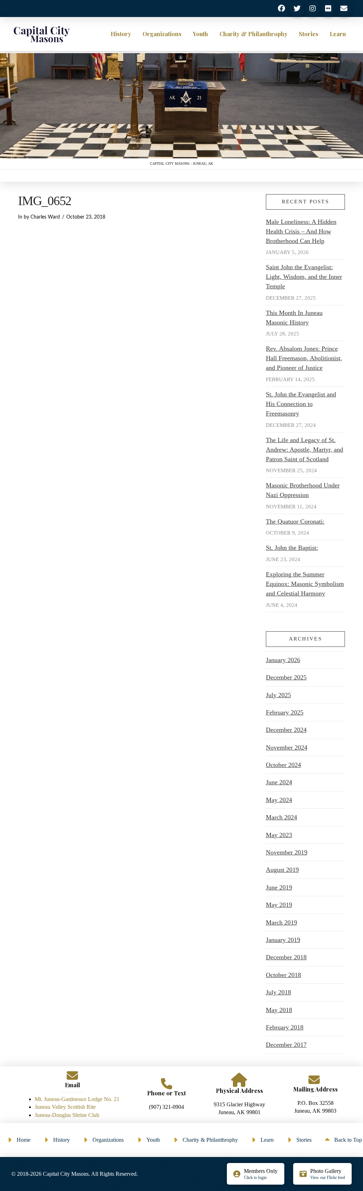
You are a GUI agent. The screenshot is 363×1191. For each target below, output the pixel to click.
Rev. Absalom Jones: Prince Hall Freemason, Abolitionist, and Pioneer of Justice (304, 358)
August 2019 (282, 869)
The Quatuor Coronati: (295, 521)
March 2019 (281, 922)
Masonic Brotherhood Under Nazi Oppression (303, 490)
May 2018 (279, 1010)
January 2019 (283, 939)
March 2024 (281, 817)
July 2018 (278, 992)
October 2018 (283, 974)
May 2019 (279, 904)
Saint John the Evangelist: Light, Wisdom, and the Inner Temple (304, 277)
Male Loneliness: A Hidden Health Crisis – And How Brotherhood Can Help (301, 231)
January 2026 (283, 660)
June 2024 (279, 782)
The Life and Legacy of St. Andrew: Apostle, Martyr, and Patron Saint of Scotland (304, 449)
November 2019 (286, 852)
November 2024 (286, 747)
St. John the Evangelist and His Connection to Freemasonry (301, 404)
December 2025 (286, 677)
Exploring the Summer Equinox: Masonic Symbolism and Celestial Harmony (305, 584)
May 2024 (279, 799)
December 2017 (286, 1044)
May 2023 (279, 835)
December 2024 (286, 729)
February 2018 (284, 1027)
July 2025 (278, 695)
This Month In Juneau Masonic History (294, 317)
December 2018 (286, 957)
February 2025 (284, 712)
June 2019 (279, 887)
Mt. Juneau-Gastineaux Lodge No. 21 (77, 1099)
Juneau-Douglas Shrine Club (67, 1115)
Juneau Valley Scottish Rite (65, 1107)
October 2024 (283, 764)
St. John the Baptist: (292, 547)
